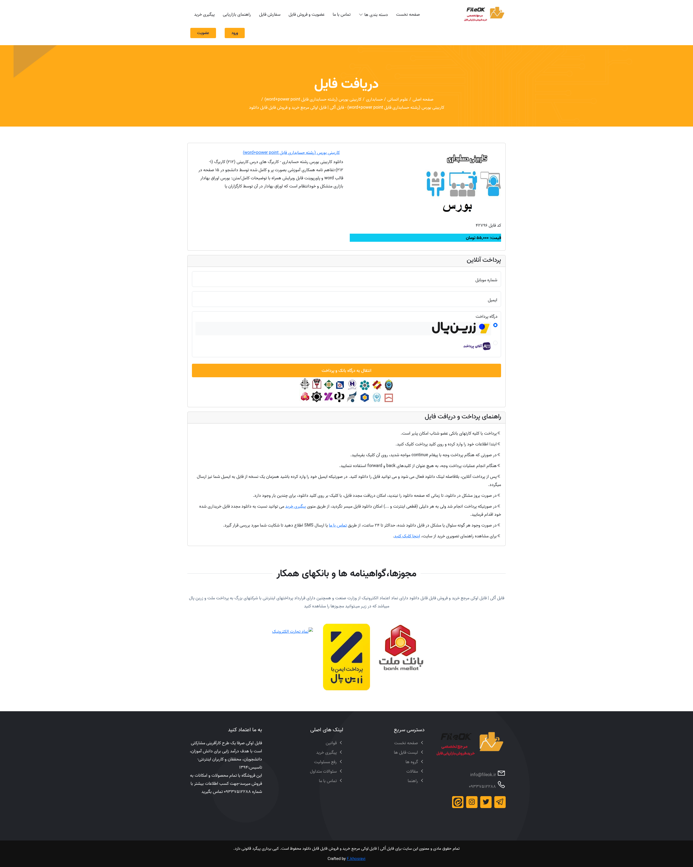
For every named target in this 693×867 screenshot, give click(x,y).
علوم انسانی (397, 99)
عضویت (203, 32)
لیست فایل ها (406, 752)
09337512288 (482, 786)
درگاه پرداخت (487, 316)
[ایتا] (457, 802)
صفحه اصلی (423, 99)
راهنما (413, 780)
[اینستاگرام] (472, 802)
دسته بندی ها (376, 14)
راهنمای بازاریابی (237, 14)
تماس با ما (342, 14)
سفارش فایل (269, 14)
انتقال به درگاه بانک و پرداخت (346, 370)
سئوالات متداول (323, 771)
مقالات (412, 771)
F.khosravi (356, 858)
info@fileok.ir (483, 774)
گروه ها (412, 762)
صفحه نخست (408, 14)
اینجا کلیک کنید (407, 536)
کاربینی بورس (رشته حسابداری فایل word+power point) (312, 99)
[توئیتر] (486, 802)
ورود (234, 32)
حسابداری (374, 99)
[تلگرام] (500, 802)
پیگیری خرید (204, 14)
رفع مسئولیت (325, 762)
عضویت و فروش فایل (307, 14)
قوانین (331, 743)
